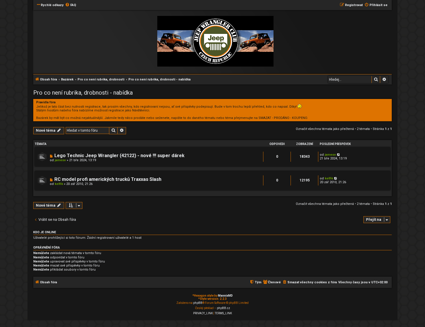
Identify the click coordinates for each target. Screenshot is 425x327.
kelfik (59, 184)
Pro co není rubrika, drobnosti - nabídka (83, 92)
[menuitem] (70, 5)
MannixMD (225, 295)
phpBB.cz (223, 308)
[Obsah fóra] (215, 41)
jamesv (60, 160)
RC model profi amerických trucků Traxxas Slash (107, 179)
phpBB (197, 302)
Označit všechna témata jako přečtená (325, 129)
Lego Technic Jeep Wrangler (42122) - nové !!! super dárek (119, 155)
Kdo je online (44, 232)
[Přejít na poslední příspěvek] (339, 155)
